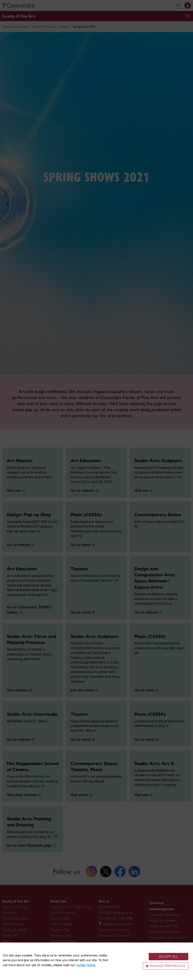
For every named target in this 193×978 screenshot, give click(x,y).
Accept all (168, 956)
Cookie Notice (85, 965)
